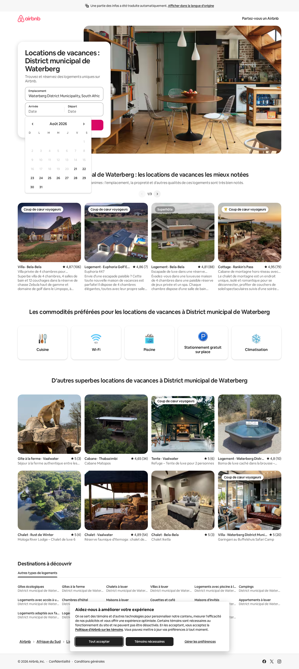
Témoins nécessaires (150, 642)
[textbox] (45, 111)
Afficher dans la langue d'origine (191, 6)
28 (75, 178)
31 (40, 187)
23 (32, 178)
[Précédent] (142, 193)
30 (32, 187)
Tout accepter (99, 642)
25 (49, 178)
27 (67, 178)
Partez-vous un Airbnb (260, 18)
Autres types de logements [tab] (37, 573)
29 (84, 178)
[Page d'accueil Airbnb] (29, 18)
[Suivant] (157, 193)
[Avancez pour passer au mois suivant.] (83, 124)
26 (58, 178)
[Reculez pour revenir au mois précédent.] (32, 124)
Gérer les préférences (200, 642)
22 (84, 169)
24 (41, 178)
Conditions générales (89, 661)
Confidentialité (59, 661)
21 (75, 169)
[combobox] (64, 96)
